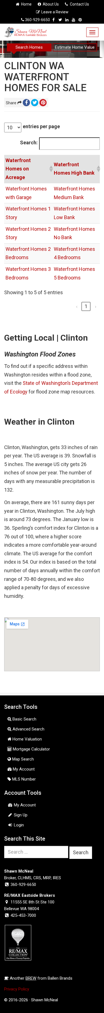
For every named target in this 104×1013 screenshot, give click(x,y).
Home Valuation (26, 739)
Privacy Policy (16, 989)
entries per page (41, 126)
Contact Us (79, 4)
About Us (50, 4)
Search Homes (29, 47)
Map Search (22, 759)
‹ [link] (76, 306)
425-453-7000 (23, 915)
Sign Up (20, 815)
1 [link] (86, 306)
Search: (29, 142)
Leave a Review (54, 12)
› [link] (95, 306)
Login (18, 825)
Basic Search (23, 719)
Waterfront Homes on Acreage (18, 168)
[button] (50, 168)
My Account (23, 769)
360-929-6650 (37, 20)
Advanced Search (27, 729)
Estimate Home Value (75, 47)
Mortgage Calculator (31, 749)
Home (26, 4)
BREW (31, 978)
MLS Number (23, 779)
